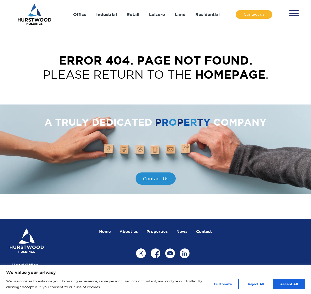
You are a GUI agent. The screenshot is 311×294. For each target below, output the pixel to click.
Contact (204, 231)
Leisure (157, 14)
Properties (157, 231)
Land (180, 14)
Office (79, 14)
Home (105, 231)
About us (129, 231)
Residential (207, 14)
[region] (155, 279)
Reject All (256, 284)
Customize (223, 284)
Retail (133, 14)
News (181, 231)
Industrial (106, 14)
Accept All (289, 284)
